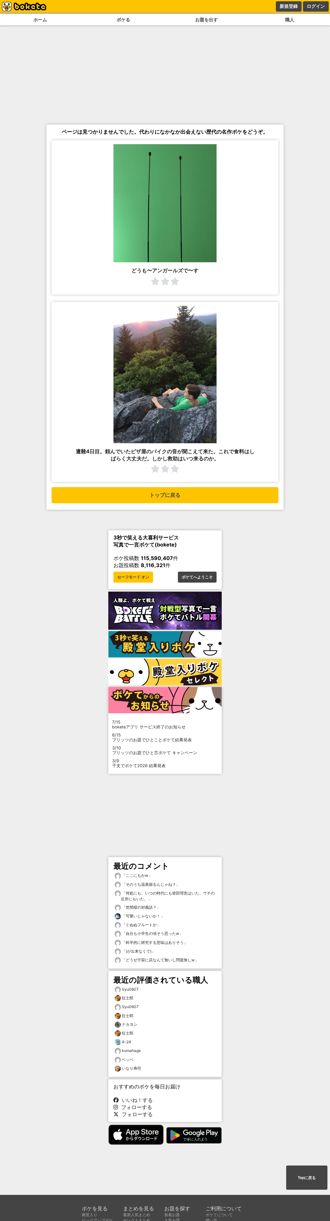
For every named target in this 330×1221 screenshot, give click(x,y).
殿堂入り (89, 1214)
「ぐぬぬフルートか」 (140, 924)
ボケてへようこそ (197, 577)
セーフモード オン (133, 577)
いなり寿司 (131, 1068)
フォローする (135, 1107)
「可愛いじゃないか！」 (142, 916)
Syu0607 (130, 989)
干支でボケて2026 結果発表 (139, 763)
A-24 (126, 1041)
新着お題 (172, 1214)
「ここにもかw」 (136, 875)
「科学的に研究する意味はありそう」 (154, 942)
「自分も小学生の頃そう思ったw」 (152, 933)
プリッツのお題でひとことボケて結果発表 (152, 737)
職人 (289, 19)
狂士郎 (127, 998)
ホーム (40, 19)
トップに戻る (165, 495)
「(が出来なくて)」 (138, 951)
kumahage (131, 1050)
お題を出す (206, 19)
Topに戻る (307, 1178)
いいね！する (136, 1100)
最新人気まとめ (136, 1214)
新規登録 (289, 6)
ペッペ (127, 1059)
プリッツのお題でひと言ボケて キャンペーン (154, 750)
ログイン (316, 6)
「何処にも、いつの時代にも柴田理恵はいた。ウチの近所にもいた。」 (168, 896)
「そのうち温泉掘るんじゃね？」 (150, 884)
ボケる (123, 19)
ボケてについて (219, 1214)
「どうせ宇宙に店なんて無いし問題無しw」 (160, 959)
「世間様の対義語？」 (140, 907)
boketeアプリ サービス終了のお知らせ (149, 724)
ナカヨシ (129, 1024)
